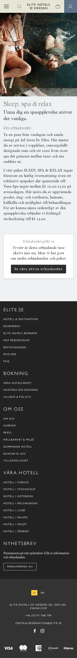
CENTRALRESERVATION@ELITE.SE (38, 623)
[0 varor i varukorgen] (57, 6)
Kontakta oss (14, 453)
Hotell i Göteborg (18, 496)
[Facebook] (35, 631)
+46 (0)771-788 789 (38, 615)
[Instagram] (42, 631)
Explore (9, 354)
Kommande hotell (17, 446)
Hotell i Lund (14, 510)
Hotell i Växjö (15, 524)
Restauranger (14, 347)
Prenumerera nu (20, 566)
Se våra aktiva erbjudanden (39, 269)
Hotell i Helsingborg (20, 503)
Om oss (9, 418)
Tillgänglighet (15, 460)
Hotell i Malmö (15, 517)
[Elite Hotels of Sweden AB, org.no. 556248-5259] (38, 7)
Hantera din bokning (20, 389)
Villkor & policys (17, 396)
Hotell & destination (20, 319)
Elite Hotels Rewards (20, 333)
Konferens (11, 326)
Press (7, 432)
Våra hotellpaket (17, 383)
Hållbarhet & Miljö (18, 439)
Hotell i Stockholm (19, 489)
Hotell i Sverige (16, 482)
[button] (6, 6)
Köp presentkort (16, 340)
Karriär (9, 425)
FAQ (6, 361)
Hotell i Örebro (16, 531)
